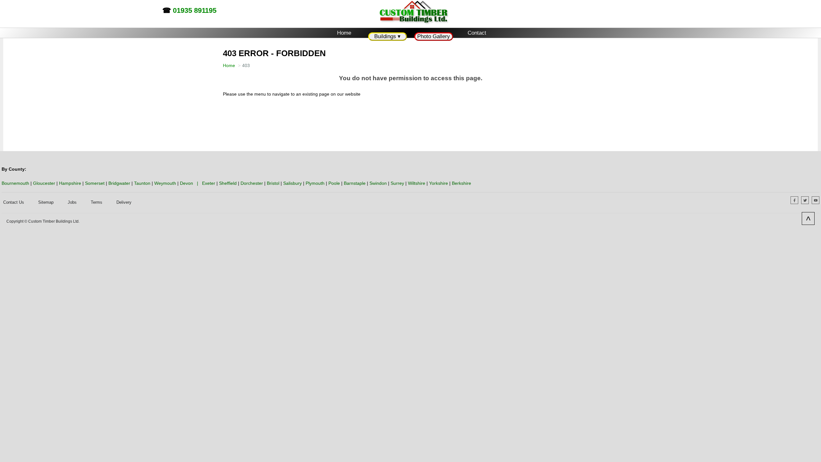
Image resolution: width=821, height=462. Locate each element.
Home (344, 33)
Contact (477, 33)
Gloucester (44, 183)
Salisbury (292, 183)
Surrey (397, 183)
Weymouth (165, 183)
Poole (334, 183)
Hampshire (70, 183)
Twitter (808, 200)
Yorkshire (438, 183)
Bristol (273, 183)
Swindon (378, 183)
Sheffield (228, 183)
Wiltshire (416, 183)
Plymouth (315, 183)
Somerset (95, 183)
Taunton (142, 183)
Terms (96, 202)
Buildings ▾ (387, 36)
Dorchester (252, 183)
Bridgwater (119, 183)
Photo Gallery (433, 36)
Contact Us (13, 202)
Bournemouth (15, 183)
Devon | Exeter (197, 183)
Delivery (123, 202)
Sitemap (46, 202)
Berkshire (461, 183)
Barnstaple (355, 183)
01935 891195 (194, 10)
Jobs (72, 202)
